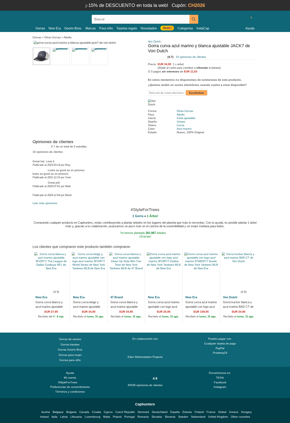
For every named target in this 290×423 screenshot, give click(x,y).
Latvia (64, 416)
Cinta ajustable (186, 118)
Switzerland (198, 416)
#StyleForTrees (68, 382)
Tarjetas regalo (126, 28)
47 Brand (116, 297)
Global (222, 412)
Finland (199, 412)
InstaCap (202, 28)
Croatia (96, 412)
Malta (106, 416)
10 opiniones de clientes (191, 56)
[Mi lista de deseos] (242, 19)
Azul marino (184, 128)
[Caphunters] (70, 18)
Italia (54, 416)
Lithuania (76, 416)
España (175, 412)
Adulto (68, 37)
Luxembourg (92, 416)
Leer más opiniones (45, 203)
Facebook (220, 382)
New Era (55, 28)
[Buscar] (193, 19)
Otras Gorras (52, 37)
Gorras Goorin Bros (70, 349)
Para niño (106, 28)
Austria (45, 412)
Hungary (246, 412)
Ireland (44, 416)
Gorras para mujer (70, 354)
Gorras (40, 28)
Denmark (143, 412)
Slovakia (157, 416)
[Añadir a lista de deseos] (61, 283)
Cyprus (108, 412)
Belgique (58, 412)
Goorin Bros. (73, 28)
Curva (180, 125)
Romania (143, 416)
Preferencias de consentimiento (70, 386)
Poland (117, 416)
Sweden (183, 416)
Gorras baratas (70, 344)
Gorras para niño (70, 360)
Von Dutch (154, 41)
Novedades (149, 28)
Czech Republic (125, 412)
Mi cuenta (70, 377)
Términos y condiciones (70, 391)
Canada (84, 412)
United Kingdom (218, 416)
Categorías (185, 28)
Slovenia (170, 416)
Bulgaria (71, 412)
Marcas (90, 28)
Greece (233, 412)
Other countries (240, 416)
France (211, 412)
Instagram (220, 386)
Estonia (187, 412)
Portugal (129, 416)
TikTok (220, 377)
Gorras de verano (70, 339)
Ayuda (249, 28)
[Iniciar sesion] (234, 19)
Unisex (181, 121)
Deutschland (159, 412)
